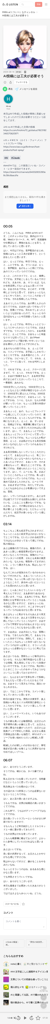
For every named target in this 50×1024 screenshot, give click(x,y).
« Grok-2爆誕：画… (12, 943)
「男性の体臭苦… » (35, 943)
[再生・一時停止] (25, 1018)
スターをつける (12, 904)
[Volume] (13, 1018)
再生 (10, 89)
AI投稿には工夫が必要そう (23, 76)
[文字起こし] (25, 72)
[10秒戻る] (18, 1018)
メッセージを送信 (28, 89)
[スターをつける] (5, 82)
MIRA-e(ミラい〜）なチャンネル (18, 12)
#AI (6, 157)
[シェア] (10, 82)
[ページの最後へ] (44, 1006)
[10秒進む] (31, 1018)
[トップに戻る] (44, 997)
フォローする (21, 82)
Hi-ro (8, 106)
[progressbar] (25, 1012)
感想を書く (26, 206)
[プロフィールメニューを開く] (46, 4)
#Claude (15, 157)
